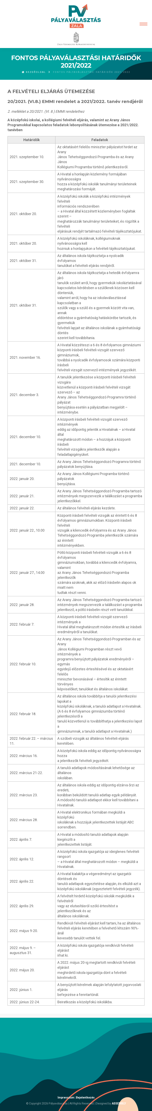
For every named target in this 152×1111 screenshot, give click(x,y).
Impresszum (66, 1097)
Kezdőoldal (35, 72)
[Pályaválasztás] (76, 16)
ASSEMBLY (119, 1103)
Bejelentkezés (85, 1097)
